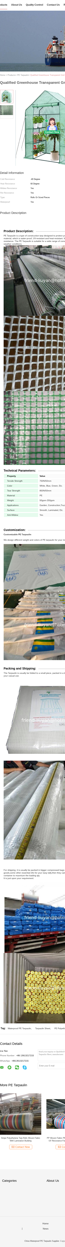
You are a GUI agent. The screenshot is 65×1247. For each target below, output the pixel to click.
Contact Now (22, 1147)
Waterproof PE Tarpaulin (19, 1028)
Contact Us (53, 4)
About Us (16, 4)
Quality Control (34, 4)
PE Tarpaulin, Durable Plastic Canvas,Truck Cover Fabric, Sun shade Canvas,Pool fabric (20, 1139)
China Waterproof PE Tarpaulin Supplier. (42, 1241)
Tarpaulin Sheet (42, 1028)
